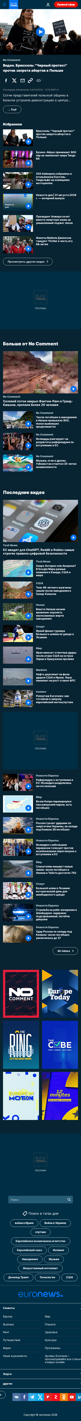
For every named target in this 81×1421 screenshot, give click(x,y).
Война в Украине (55, 1222)
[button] (28, 261)
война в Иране (24, 1222)
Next (6, 1332)
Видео (7, 1348)
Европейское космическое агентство (41, 1241)
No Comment (11, 396)
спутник (40, 1232)
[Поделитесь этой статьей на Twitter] (14, 81)
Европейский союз (29, 1250)
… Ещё (12, 109)
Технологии (47, 1277)
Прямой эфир (66, 4)
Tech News (10, 544)
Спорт (40, 626)
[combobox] (40, 1199)
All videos (63, 950)
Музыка (54, 1259)
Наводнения (30, 1259)
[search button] (69, 1199)
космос (41, 691)
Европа (7, 1316)
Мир (39, 648)
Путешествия (11, 1340)
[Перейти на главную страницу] (13, 4)
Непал (40, 604)
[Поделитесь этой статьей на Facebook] (6, 81)
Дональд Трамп (18, 1277)
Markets (41, 669)
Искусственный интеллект (40, 1268)
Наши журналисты (15, 1355)
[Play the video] (40, 32)
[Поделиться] (23, 81)
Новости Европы (47, 775)
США (39, 583)
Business (8, 1324)
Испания (58, 1250)
